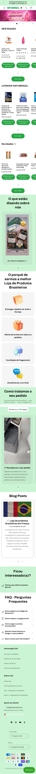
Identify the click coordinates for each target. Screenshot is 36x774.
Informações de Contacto (13, 686)
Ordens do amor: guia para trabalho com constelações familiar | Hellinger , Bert (22, 109)
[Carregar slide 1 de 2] (17, 23)
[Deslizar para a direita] (22, 73)
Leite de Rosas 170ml (21, 49)
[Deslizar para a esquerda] (13, 73)
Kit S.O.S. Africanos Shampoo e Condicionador (7, 166)
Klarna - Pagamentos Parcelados (16, 695)
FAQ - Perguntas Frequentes (14, 690)
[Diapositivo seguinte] (22, 23)
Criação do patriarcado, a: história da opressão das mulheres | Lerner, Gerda (8, 110)
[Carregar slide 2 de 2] (19, 23)
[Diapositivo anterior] (13, 23)
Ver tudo (18, 79)
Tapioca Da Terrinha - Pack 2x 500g (8, 50)
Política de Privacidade (12, 659)
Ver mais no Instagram (16, 261)
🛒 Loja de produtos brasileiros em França (17, 522)
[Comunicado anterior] (4, 2)
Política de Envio (10, 663)
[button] (4, 8)
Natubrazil (13, 768)
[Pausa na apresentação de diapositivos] (34, 23)
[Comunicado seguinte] (32, 2)
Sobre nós (7, 681)
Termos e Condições (11, 654)
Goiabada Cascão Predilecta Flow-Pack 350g (22, 165)
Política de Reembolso (12, 668)
